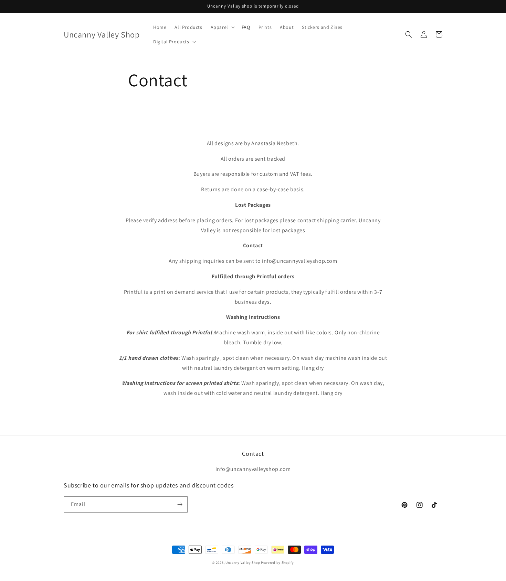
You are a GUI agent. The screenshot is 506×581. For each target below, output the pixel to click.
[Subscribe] (179, 504)
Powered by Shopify (277, 562)
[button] (222, 27)
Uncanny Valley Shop (242, 562)
